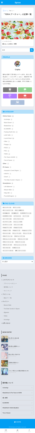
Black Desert (8, 122)
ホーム (17, 431)
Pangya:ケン (16, 230)
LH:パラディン (7, 221)
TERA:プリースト (20, 242)
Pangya (7, 144)
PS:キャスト (6, 233)
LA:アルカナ (17, 216)
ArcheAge (8, 119)
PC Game (7, 167)
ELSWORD (8, 129)
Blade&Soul (8, 125)
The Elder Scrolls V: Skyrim (13, 180)
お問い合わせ (6, 323)
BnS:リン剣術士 (19, 210)
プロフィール (6, 294)
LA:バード (26, 216)
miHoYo (7, 173)
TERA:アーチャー (7, 236)
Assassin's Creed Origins (12, 170)
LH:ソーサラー (7, 218)
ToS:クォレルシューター (20, 244)
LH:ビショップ (18, 221)
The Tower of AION (10, 157)
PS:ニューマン (17, 233)
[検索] (32, 50)
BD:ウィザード (7, 207)
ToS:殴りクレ (16, 247)
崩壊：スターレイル (20, 250)
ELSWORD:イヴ (7, 216)
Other (6, 141)
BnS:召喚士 (6, 213)
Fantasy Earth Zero (10, 132)
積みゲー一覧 (8, 298)
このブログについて (8, 279)
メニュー (5, 431)
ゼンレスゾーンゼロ (8, 250)
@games (6, 312)
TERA (7, 154)
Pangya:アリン (7, 227)
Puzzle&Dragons (10, 196)
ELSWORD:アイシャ (25, 213)
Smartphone (8, 183)
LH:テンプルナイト (18, 218)
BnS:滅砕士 (15, 213)
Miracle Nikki (9, 189)
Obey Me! (8, 193)
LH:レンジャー (18, 224)
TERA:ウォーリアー (19, 236)
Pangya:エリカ (18, 227)
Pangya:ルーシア (26, 230)
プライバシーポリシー (10, 283)
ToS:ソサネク (6, 247)
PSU (6, 151)
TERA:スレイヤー (23, 239)
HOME (18, 422)
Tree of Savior (9, 160)
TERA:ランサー (7, 244)
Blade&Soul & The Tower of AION (12, 392)
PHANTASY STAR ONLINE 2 (11, 408)
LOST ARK (8, 135)
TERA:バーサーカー (8, 242)
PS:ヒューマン (27, 233)
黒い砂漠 (5, 397)
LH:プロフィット (7, 224)
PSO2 (7, 147)
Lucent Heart (9, 138)
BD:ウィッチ (16, 207)
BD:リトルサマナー (8, 210)
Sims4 (7, 176)
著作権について (8, 287)
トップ (29, 431)
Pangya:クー (7, 230)
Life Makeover (9, 186)
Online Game (8, 116)
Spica (18, 2)
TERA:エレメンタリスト (9, 239)
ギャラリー (5, 301)
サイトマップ (8, 290)
